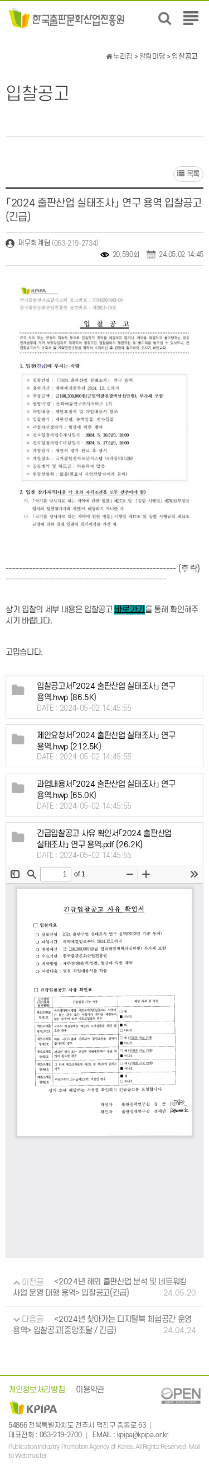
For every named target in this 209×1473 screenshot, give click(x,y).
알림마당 (152, 56)
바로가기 (129, 609)
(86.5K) (106, 692)
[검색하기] (164, 18)
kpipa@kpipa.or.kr (142, 1435)
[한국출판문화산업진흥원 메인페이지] (66, 17)
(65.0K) (106, 790)
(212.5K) (106, 741)
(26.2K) (104, 839)
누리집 (122, 56)
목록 (192, 174)
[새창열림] (181, 1395)
